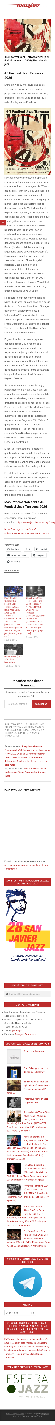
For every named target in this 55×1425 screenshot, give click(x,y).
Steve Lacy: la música (34, 1051)
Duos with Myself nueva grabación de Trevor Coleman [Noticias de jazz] (25, 772)
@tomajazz (17, 1030)
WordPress (37, 1416)
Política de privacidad (15, 1413)
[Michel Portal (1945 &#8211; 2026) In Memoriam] (13, 649)
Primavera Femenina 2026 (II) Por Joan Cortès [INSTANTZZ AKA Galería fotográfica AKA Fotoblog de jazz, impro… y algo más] (28, 1193)
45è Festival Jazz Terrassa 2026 (26, 727)
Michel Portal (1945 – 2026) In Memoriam (13, 659)
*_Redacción (11, 730)
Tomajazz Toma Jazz (25, 1034)
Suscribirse (41, 704)
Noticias (23, 730)
